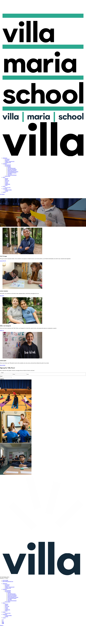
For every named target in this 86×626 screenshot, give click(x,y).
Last (28, 374)
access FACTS (3, 260)
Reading (9, 167)
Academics (5, 163)
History (6, 179)
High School (7, 176)
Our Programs (8, 165)
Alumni (6, 190)
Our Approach (8, 164)
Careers (6, 183)
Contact (4, 192)
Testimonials (7, 184)
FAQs (6, 185)
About (4, 177)
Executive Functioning (12, 169)
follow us (2, 330)
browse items (2, 365)
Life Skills (10, 173)
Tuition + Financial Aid (9, 161)
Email (1, 376)
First (14, 374)
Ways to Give (7, 187)
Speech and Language (12, 170)
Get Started (7, 159)
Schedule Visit (8, 162)
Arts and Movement (11, 168)
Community (5, 188)
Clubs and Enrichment (12, 175)
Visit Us (1, 625)
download (2, 295)
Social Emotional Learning (13, 171)
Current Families (8, 189)
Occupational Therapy (12, 172)
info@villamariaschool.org (8, 581)
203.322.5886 (5, 580)
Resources (7, 160)
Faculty (6, 181)
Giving (4, 186)
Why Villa (7, 180)
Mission (6, 178)
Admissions (5, 158)
